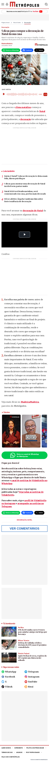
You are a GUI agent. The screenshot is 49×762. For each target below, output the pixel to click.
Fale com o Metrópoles (10, 757)
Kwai (30, 686)
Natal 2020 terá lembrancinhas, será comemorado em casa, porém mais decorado (25, 192)
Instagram (33, 676)
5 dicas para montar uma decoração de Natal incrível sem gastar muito (24, 185)
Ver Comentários (24, 528)
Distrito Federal (23, 653)
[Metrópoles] (24, 4)
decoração (25, 119)
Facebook (10, 676)
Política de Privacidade (35, 748)
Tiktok (8, 686)
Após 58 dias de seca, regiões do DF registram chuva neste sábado (32, 658)
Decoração (27, 22)
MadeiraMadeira (7, 43)
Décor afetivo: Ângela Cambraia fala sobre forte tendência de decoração (23, 200)
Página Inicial (6, 22)
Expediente (18, 748)
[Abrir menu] (3, 4)
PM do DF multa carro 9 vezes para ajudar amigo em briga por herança (32, 632)
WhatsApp (10, 671)
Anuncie (19, 752)
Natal (42, 111)
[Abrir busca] (46, 4)
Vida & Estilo (17, 22)
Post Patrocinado (33, 752)
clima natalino (23, 107)
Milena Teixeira (23, 640)
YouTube (32, 681)
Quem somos (6, 748)
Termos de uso (7, 752)
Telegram (33, 671)
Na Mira (21, 627)
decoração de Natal (33, 210)
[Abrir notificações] (7, 4)
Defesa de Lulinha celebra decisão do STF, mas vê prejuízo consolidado (32, 645)
